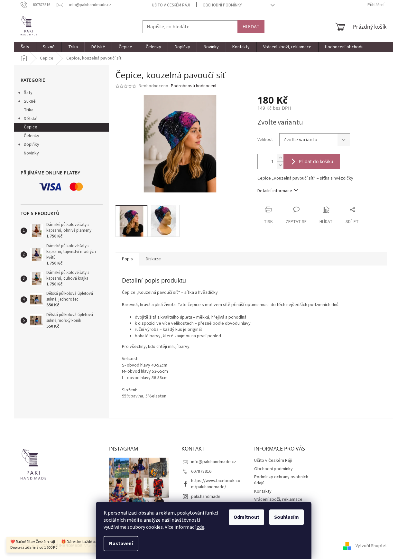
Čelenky (31, 136)
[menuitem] (25, 47)
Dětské (31, 119)
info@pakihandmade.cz (213, 462)
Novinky (31, 153)
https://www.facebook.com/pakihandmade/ (215, 484)
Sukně (30, 101)
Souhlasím (286, 517)
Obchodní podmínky (222, 5)
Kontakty (263, 491)
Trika (28, 110)
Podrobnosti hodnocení (193, 86)
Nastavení (121, 543)
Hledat (251, 26)
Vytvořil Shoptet (371, 546)
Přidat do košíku (316, 161)
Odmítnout (246, 517)
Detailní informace (274, 191)
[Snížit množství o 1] (280, 165)
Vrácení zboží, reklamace (278, 499)
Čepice (30, 127)
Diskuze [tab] (153, 259)
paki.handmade (205, 496)
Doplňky (31, 144)
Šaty (28, 92)
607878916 (201, 471)
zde (200, 527)
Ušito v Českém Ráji (171, 5)
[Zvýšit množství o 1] (280, 158)
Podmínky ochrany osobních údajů (281, 480)
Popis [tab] (127, 259)
